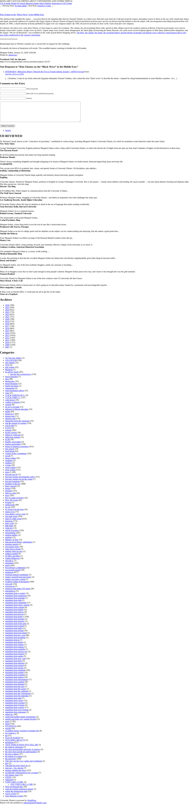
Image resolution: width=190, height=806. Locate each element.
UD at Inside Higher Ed (10, 3)
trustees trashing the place (15, 770)
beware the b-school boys (20, 374)
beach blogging (11, 376)
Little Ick (9, 528)
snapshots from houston (14, 619)
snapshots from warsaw (14, 707)
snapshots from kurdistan (15, 637)
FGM (7, 439)
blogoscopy (10, 381)
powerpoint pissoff (12, 570)
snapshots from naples (14, 656)
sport (7, 721)
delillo (7, 411)
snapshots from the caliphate (16, 691)
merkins (8, 537)
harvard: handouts (12, 481)
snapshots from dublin (14, 609)
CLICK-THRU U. (13, 397)
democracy (13, 55)
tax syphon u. (10, 733)
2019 (7, 321)
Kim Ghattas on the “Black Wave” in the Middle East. (22, 14)
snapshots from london (14, 644)
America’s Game (44, 6)
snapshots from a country (15, 593)
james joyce (10, 512)
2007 (7, 347)
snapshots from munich (14, 654)
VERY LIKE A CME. (14, 782)
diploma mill (10, 418)
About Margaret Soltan (29, 3)
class (7, 393)
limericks (9, 521)
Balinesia (9, 370)
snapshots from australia (15, 598)
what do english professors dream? (19, 789)
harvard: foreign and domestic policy (20, 477)
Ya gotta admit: (21, 6)
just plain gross (11, 516)
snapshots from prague (14, 668)
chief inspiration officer (14, 390)
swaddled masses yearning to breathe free (22, 731)
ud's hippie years (12, 775)
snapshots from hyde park (15, 623)
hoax (7, 495)
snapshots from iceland (14, 626)
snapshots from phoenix (15, 663)
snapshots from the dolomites (17, 696)
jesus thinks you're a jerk (15, 514)
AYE (7, 365)
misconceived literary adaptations (18, 542)
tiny (6, 763)
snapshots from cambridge (15, 602)
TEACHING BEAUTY (15, 740)
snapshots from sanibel (14, 672)
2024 (7, 310)
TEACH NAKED (12, 738)
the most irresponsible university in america (22, 749)
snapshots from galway (14, 612)
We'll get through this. (14, 787)
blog (7, 379)
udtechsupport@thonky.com (34, 803)
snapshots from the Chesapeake (18, 693)
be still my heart (11, 372)
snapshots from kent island (16, 633)
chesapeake (9, 388)
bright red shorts (11, 386)
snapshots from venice (14, 700)
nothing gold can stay (14, 551)
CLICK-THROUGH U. (15, 395)
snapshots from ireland (14, 630)
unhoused (9, 780)
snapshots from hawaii (14, 614)
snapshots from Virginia (15, 705)
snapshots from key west (15, 635)
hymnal (8, 502)
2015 (7, 331)
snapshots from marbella (15, 649)
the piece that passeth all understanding (21, 752)
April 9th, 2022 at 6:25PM (14, 74)
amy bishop (10, 363)
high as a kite (10, 493)
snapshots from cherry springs (17, 605)
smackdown (10, 591)
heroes (7, 488)
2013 (7, 335)
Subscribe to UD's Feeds (62, 3)
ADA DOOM (11, 360)
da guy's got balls (12, 407)
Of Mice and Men (12, 556)
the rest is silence (12, 754)
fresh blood (9, 451)
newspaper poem (12, 547)
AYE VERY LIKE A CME (21, 784)
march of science (12, 530)
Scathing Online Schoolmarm (17, 582)
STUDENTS (10, 726)
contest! (8, 404)
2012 (7, 338)
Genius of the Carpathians (15, 453)
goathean (9, 460)
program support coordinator (16, 575)
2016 (7, 328)
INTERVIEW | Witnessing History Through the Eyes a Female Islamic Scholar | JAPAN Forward (44, 72)
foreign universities (13, 444)
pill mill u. (9, 561)
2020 (7, 319)
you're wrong (10, 794)
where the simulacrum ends (16, 791)
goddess (8, 463)
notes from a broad (12, 549)
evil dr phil (9, 425)
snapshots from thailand (14, 684)
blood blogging (11, 383)
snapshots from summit (14, 682)
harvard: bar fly (11, 474)
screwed (8, 584)
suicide (8, 728)
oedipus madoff (11, 554)
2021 (7, 317)
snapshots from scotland (15, 675)
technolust (9, 742)
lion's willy (9, 523)
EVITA (8, 428)
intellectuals (10, 505)
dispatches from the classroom (17, 421)
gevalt (7, 456)
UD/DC (8, 777)
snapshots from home (13, 616)
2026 (7, 305)
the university (10, 759)
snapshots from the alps (14, 686)
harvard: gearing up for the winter (19, 479)
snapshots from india (13, 628)
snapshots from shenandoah (16, 679)
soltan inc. (9, 714)
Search (8, 130)
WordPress (31, 800)
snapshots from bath (13, 600)
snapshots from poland (14, 665)
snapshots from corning (14, 607)
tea (6, 735)
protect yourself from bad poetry (18, 577)
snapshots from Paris (13, 661)
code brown (10, 400)
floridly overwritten (13, 442)
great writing (10, 470)
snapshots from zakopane (15, 712)
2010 (7, 342)
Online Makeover (12, 558)
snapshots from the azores (15, 689)
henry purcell (10, 486)
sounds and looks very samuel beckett (20, 719)
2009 (7, 345)
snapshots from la (12, 640)
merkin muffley (11, 535)
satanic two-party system (15, 579)
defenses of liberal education (16, 409)
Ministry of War (11, 540)
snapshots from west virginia (16, 710)
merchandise (10, 533)
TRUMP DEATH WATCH (16, 766)
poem (7, 565)
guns (7, 472)
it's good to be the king (14, 509)
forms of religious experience (17, 446)
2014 (7, 333)
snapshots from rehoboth (15, 670)
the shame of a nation (13, 756)
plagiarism (9, 563)
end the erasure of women (15, 423)
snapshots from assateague (16, 596)
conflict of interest (12, 402)
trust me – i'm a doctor (14, 768)
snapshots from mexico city (16, 651)
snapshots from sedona (14, 677)
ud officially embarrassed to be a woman (21, 773)
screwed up (9, 586)
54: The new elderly (13, 358)
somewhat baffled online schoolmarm (20, 717)
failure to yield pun (13, 435)
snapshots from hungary (15, 621)
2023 (7, 312)
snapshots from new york (15, 658)
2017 (7, 326)
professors (9, 572)
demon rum (9, 416)
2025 (7, 307)
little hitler (9, 526)
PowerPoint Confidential (15, 568)
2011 (7, 340)
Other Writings (45, 3)
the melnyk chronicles (14, 747)
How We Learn (11, 500)
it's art (7, 507)
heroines (8, 491)
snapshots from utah (13, 698)
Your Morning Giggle (14, 796)
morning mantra (11, 544)
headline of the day (13, 484)
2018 (7, 324)
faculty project (11, 432)
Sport (7, 724)
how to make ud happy (14, 498)
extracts (8, 430)
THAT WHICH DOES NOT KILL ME (21, 745)
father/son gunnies (12, 437)
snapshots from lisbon (14, 642)
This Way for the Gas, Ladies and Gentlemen (23, 761)
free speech (9, 449)
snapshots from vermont (15, 703)
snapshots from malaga (14, 647)
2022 (7, 314)
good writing (10, 467)
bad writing (9, 367)
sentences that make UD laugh (17, 589)
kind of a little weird (13, 519)
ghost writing (10, 458)
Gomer (8, 465)
